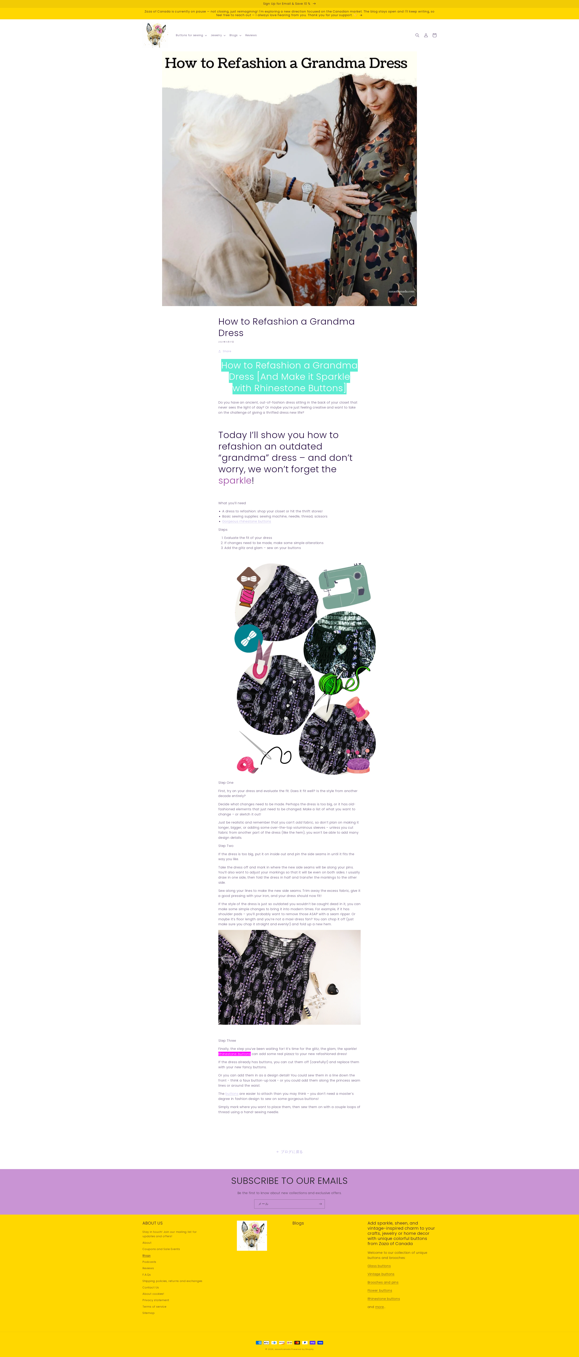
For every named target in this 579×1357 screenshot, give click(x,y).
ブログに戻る (292, 1151)
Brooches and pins (383, 1282)
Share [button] (227, 351)
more (379, 1307)
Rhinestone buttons (234, 1054)
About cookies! (153, 1294)
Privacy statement (155, 1300)
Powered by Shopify (302, 1349)
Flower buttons (380, 1290)
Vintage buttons (381, 1274)
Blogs (146, 1255)
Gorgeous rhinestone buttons (246, 521)
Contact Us (150, 1287)
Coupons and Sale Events (161, 1249)
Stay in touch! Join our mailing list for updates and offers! (169, 1234)
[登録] (320, 1204)
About (147, 1243)
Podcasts (149, 1262)
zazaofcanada (283, 1349)
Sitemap (148, 1313)
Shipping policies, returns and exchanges (172, 1281)
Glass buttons (379, 1266)
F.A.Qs (146, 1275)
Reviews (148, 1268)
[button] (191, 35)
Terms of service (154, 1306)
